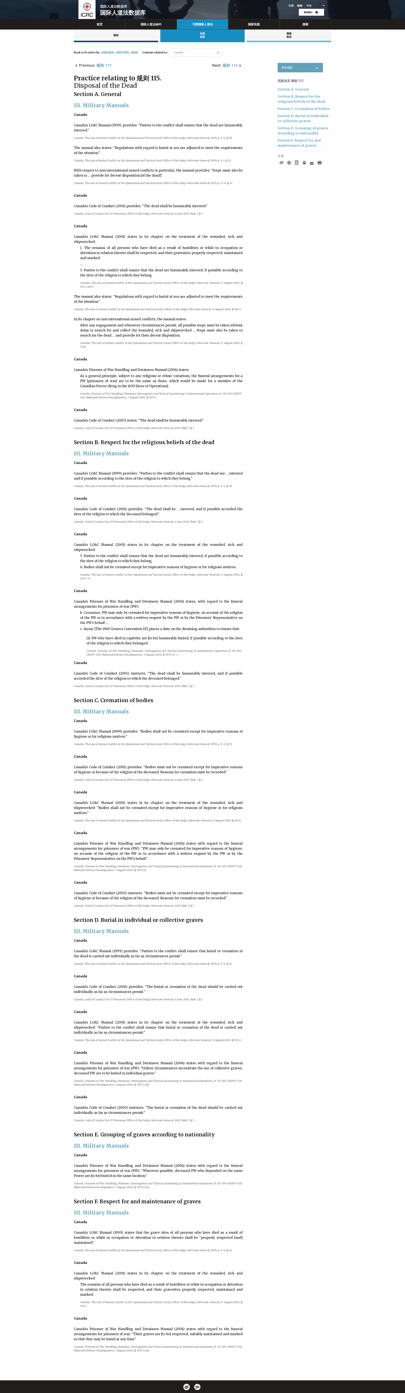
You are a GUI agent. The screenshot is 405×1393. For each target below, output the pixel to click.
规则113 (103, 65)
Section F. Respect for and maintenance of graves (299, 142)
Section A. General (293, 89)
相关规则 (287, 67)
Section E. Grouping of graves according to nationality (303, 130)
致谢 (299, 5)
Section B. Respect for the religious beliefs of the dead (301, 99)
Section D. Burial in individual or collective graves (303, 118)
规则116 (230, 65)
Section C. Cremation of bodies (303, 109)
